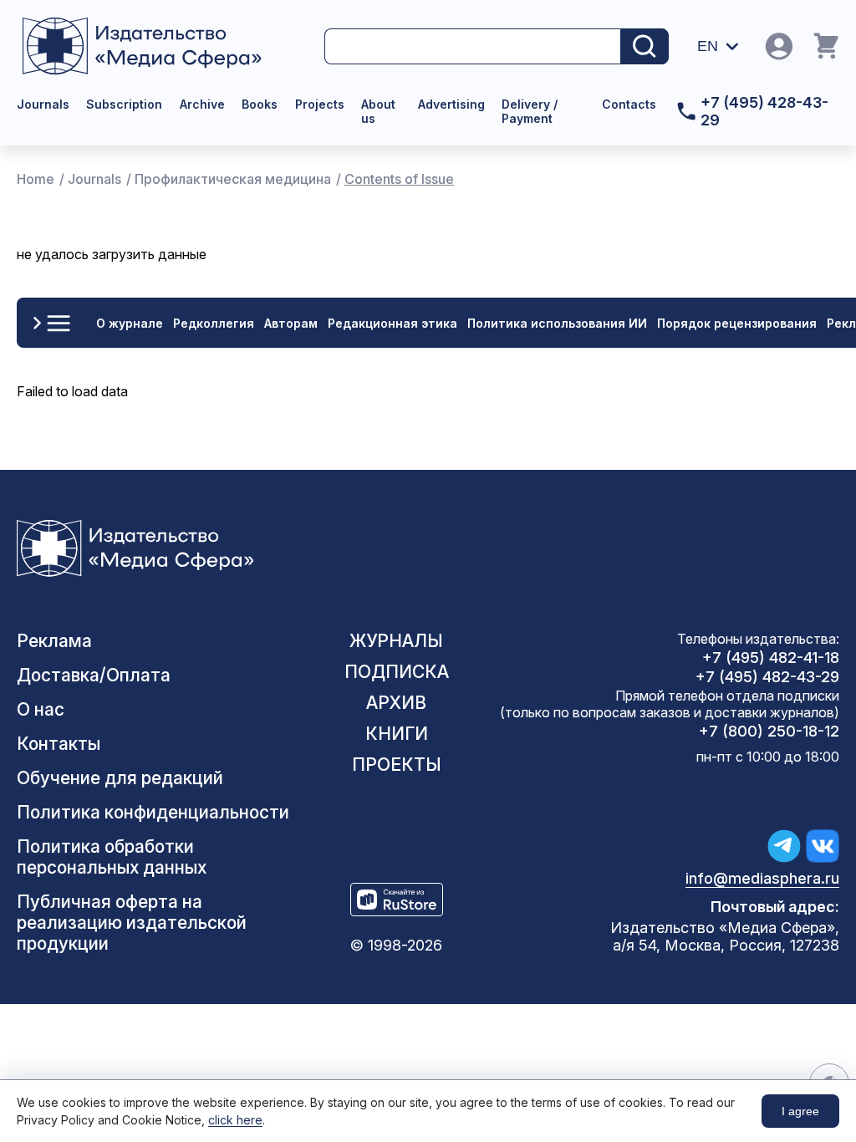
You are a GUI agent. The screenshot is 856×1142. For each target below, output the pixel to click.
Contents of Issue (399, 179)
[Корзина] (826, 46)
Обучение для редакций (120, 777)
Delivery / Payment (530, 111)
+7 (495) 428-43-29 (764, 111)
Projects (319, 104)
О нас (40, 709)
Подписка (396, 671)
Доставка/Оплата (94, 675)
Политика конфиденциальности (153, 812)
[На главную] (157, 46)
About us (378, 111)
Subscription (124, 104)
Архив (396, 702)
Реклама (54, 640)
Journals (43, 104)
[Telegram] (784, 846)
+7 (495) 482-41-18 (770, 657)
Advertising (451, 104)
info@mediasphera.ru (762, 878)
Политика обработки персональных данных (111, 857)
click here (235, 1120)
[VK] (822, 846)
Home (35, 179)
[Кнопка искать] (644, 46)
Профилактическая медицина (233, 179)
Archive (202, 104)
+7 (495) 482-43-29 (767, 677)
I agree (800, 1111)
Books (260, 104)
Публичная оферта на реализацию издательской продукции (132, 922)
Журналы (396, 640)
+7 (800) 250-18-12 (769, 731)
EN (707, 46)
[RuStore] (396, 899)
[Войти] (779, 46)
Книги (396, 733)
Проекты (396, 764)
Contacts (629, 104)
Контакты (58, 743)
